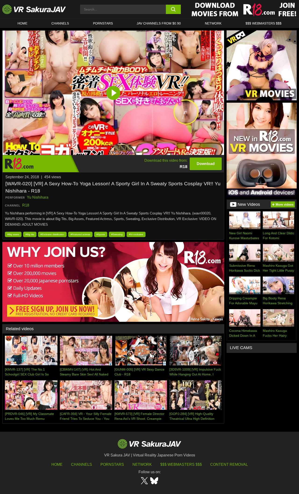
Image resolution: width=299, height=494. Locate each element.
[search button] (173, 9)
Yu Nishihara (37, 197)
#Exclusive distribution (52, 234)
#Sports (100, 234)
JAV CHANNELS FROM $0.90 (159, 23)
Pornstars (103, 23)
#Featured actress (80, 234)
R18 (25, 205)
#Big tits (29, 234)
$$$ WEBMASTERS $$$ (263, 23)
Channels (60, 23)
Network (213, 23)
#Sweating (117, 234)
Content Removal (229, 464)
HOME (22, 23)
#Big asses (13, 234)
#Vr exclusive (136, 234)
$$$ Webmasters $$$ (181, 464)
